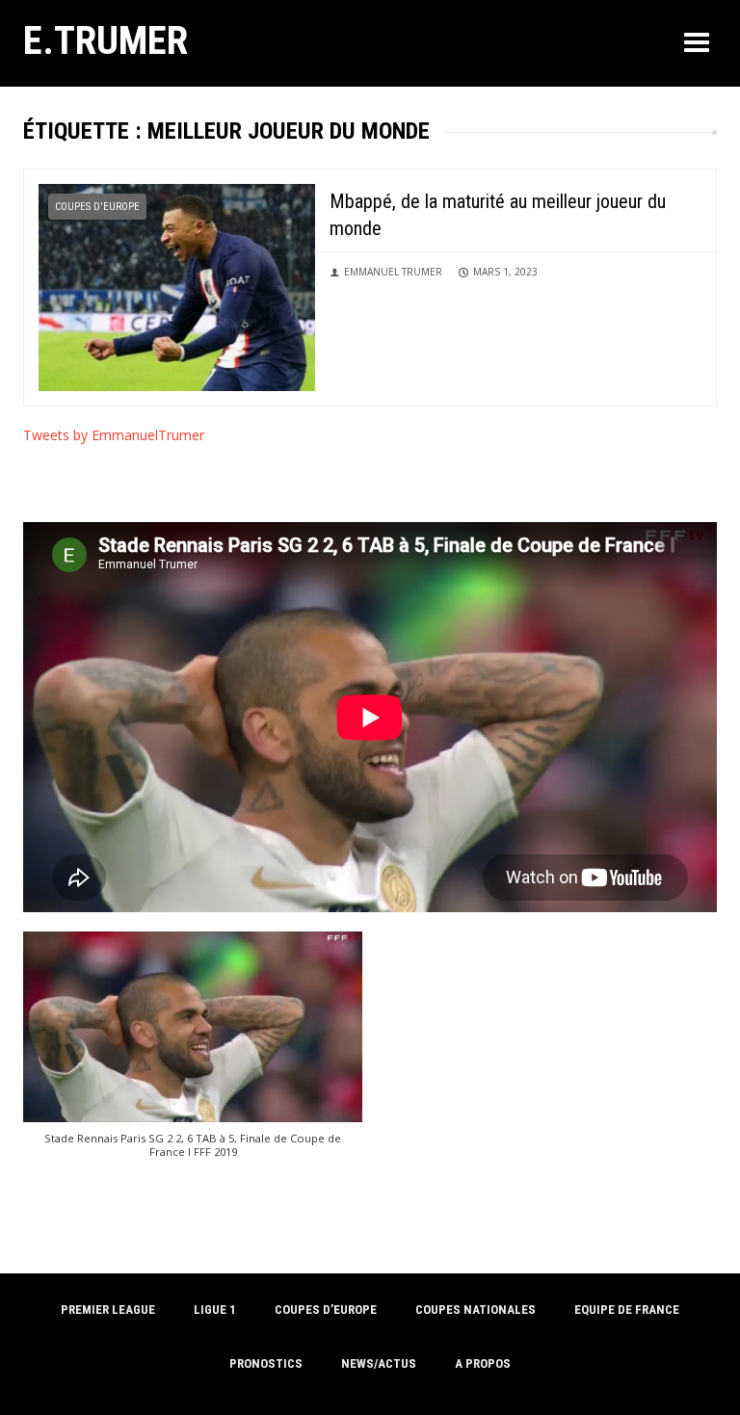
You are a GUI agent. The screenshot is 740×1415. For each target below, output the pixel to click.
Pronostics (266, 1363)
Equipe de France (626, 1309)
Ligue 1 (215, 1309)
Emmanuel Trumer (393, 271)
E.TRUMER (105, 40)
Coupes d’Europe (326, 1309)
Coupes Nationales (475, 1309)
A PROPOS (483, 1363)
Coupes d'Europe (97, 206)
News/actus (378, 1363)
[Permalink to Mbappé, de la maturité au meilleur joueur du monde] (177, 285)
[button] (192, 1054)
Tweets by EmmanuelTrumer (113, 435)
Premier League (108, 1309)
